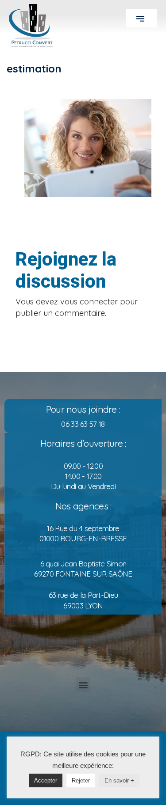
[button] (141, 18)
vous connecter (89, 301)
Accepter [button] (45, 780)
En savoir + (119, 780)
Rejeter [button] (81, 780)
